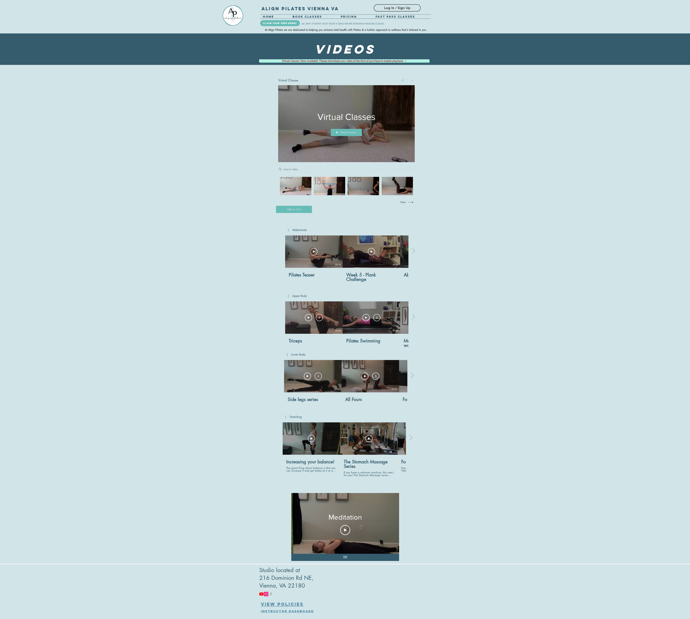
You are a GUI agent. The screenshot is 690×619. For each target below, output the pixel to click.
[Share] (403, 80)
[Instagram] (266, 594)
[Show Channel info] (411, 80)
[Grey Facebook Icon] (271, 594)
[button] (297, 230)
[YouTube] (261, 594)
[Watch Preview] (308, 317)
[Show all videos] (345, 557)
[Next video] (392, 523)
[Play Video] (296, 186)
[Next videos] (413, 251)
